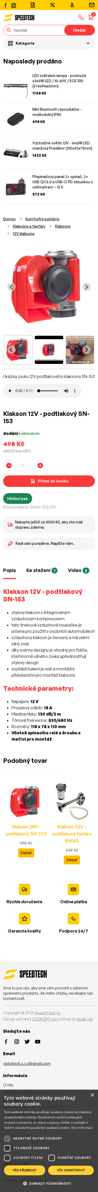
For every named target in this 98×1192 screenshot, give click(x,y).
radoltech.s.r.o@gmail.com (27, 1063)
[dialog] (49, 1141)
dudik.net (85, 1019)
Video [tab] (77, 570)
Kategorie (25, 43)
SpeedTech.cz (47, 1013)
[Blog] (33, 5)
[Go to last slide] (11, 287)
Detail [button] (26, 853)
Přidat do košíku (53, 481)
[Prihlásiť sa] (72, 5)
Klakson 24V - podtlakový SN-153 (26, 830)
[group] (18, 350)
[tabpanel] (49, 668)
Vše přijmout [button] (25, 1170)
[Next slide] (86, 287)
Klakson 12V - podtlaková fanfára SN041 (72, 834)
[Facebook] (5, 5)
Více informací (82, 1127)
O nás (8, 1085)
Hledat (79, 30)
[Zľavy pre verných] (52, 5)
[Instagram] (13, 5)
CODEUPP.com (45, 1019)
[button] (49, 1183)
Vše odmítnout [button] (71, 1170)
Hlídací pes (17, 498)
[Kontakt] (92, 5)
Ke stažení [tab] (40, 570)
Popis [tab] (9, 570)
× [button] (92, 1095)
